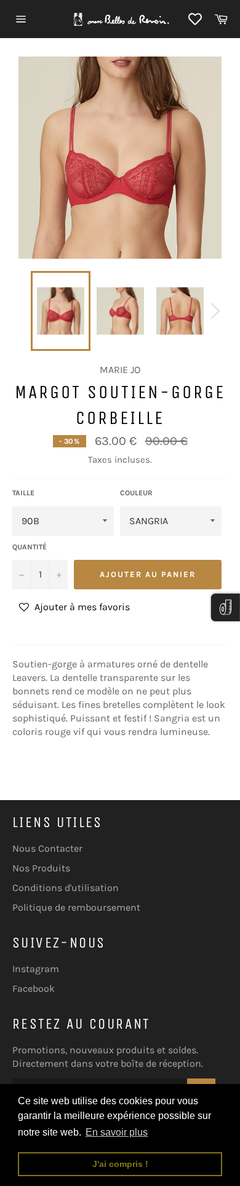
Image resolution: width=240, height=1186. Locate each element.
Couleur (136, 493)
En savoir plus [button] (117, 1132)
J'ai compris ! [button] (120, 1164)
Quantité (29, 547)
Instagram (35, 969)
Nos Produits (41, 868)
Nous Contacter (47, 848)
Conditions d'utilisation (65, 887)
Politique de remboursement (76, 907)
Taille (23, 493)
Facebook (33, 988)
